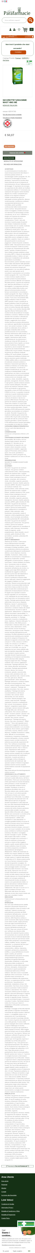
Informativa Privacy (7, 1207)
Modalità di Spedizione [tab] (13, 161)
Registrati (4, 1184)
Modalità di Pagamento (8, 1214)
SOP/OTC (25, 58)
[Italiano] (5, 1)
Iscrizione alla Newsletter (9, 1195)
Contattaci (18, 52)
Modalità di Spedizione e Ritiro (10, 1211)
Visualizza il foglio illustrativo (12, 118)
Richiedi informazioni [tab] (13, 164)
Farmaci (18, 58)
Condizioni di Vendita (7, 1204)
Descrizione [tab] (9, 158)
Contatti (3, 1191)
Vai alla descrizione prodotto (12, 114)
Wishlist (3, 1188)
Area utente (4, 1181)
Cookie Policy (5, 1218)
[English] (2, 1)
